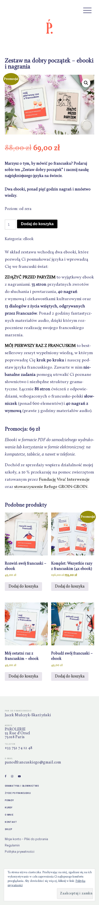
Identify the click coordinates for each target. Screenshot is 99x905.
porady (9, 800)
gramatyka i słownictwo (22, 785)
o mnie (9, 814)
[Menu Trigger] (87, 10)
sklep (8, 829)
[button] (86, 83)
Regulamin (12, 845)
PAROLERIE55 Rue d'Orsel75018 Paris (17, 733)
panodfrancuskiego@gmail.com (33, 762)
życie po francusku (18, 793)
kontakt (11, 822)
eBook (28, 239)
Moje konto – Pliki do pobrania (26, 839)
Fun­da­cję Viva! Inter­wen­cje (64, 480)
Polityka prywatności (19, 851)
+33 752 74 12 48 (18, 748)
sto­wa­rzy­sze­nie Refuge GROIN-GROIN (50, 487)
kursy (8, 807)
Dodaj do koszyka (37, 224)
